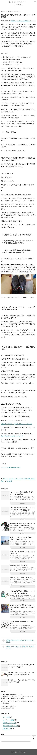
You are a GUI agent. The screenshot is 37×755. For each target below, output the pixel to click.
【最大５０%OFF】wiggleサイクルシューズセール (16, 424)
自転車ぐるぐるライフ (17, 2)
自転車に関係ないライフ (10, 726)
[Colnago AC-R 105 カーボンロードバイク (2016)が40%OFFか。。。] (5, 526)
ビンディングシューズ (16, 478)
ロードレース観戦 (8, 720)
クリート (5, 478)
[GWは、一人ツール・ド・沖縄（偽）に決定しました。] (5, 540)
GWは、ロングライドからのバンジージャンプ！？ (19, 641)
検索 (2, 734)
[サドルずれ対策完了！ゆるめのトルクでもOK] (5, 555)
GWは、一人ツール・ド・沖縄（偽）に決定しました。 (20, 647)
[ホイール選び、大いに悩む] (5, 569)
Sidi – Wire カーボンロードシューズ (12, 436)
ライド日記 (6, 717)
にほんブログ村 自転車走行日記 (10, 467)
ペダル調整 (26, 478)
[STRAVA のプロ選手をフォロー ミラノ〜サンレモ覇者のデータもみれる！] (5, 608)
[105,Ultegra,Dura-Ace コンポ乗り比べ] (5, 624)
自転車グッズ (27, 21)
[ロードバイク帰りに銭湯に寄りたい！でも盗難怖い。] (5, 495)
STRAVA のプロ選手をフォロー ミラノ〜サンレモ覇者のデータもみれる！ (22, 607)
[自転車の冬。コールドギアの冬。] (5, 581)
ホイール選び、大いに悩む (19, 566)
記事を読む (22, 503)
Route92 (9, 481)
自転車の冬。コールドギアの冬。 (22, 578)
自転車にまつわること (17, 21)
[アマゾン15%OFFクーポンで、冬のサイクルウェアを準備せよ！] (5, 511)
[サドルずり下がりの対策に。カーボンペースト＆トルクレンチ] (5, 594)
